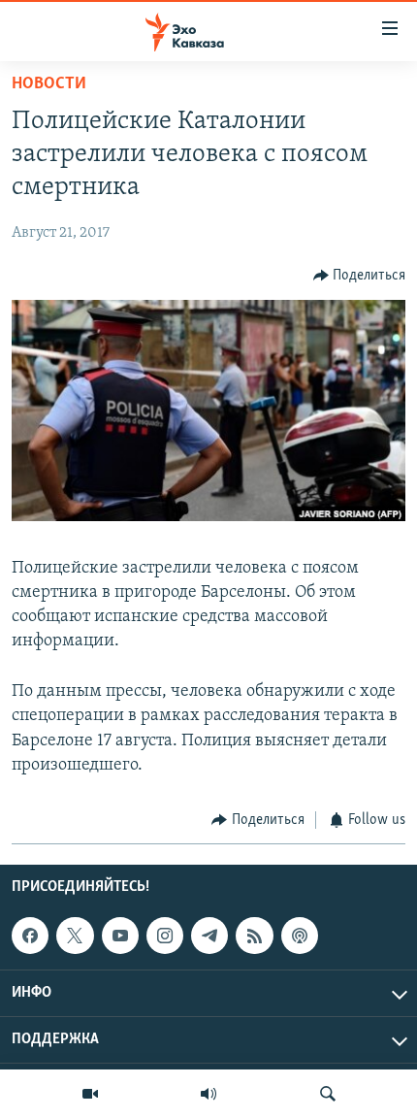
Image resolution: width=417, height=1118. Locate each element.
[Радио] (208, 1093)
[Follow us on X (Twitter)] (74, 935)
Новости (49, 84)
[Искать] (328, 1093)
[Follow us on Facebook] (30, 935)
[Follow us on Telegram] (209, 935)
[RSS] (254, 935)
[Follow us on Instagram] (164, 935)
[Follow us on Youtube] (120, 935)
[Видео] (90, 1093)
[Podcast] (299, 935)
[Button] (359, 275)
